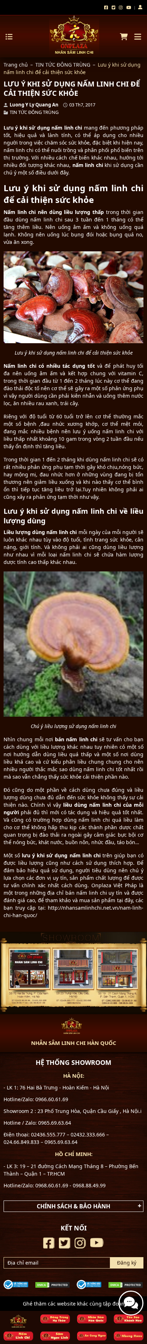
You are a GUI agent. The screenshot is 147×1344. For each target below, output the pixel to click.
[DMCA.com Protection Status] (52, 1284)
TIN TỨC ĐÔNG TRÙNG (62, 64)
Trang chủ (16, 64)
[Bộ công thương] (16, 1283)
